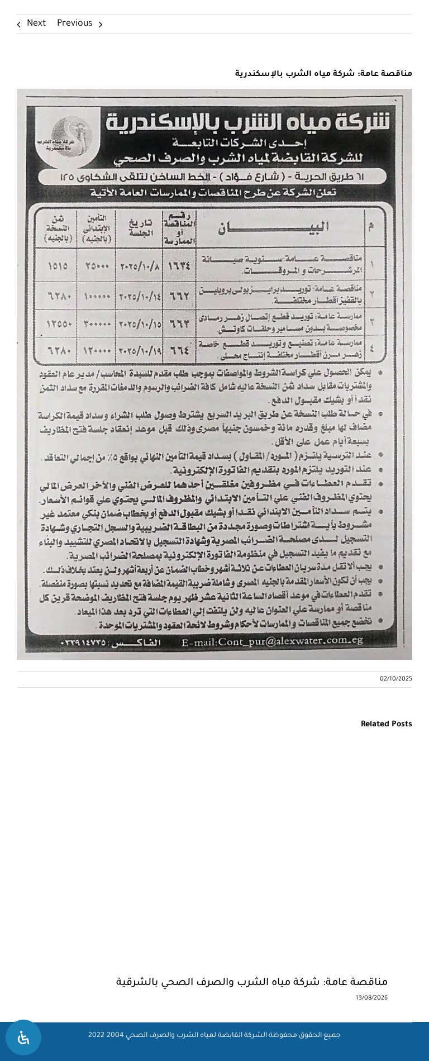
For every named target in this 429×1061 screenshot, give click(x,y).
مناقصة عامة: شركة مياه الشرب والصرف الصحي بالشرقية (252, 983)
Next (36, 24)
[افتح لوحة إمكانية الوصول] (23, 1037)
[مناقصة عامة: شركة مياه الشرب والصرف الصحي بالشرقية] (190, 760)
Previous (74, 24)
